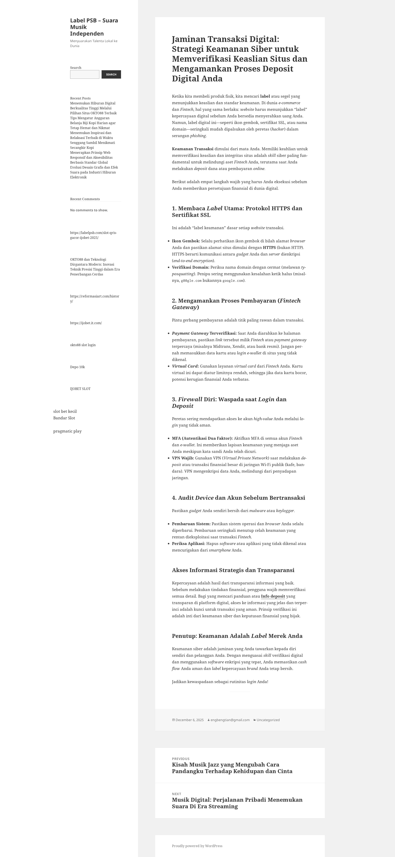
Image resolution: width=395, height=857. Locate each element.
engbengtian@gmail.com (230, 720)
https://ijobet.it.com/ (86, 323)
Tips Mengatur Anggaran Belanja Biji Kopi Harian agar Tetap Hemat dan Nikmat (93, 123)
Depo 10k (77, 367)
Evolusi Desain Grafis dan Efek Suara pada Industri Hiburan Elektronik (94, 172)
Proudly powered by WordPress (197, 846)
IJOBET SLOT (80, 388)
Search (75, 67)
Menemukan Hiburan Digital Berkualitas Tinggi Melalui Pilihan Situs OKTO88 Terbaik (93, 108)
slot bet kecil (65, 411)
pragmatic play (67, 431)
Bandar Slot (64, 418)
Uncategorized (268, 720)
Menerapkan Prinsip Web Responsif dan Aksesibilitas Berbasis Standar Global (91, 157)
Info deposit (273, 596)
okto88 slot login (83, 345)
